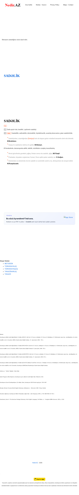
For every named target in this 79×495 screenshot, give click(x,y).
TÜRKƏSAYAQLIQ (11, 269)
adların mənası (3, 476)
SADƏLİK (12, 76)
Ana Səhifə (28, 5)
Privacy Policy (54, 5)
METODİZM (9, 263)
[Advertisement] (39, 24)
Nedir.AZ (35, 463)
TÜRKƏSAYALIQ (11, 266)
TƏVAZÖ (8, 274)
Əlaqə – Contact (68, 5)
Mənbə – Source (41, 5)
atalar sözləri (3, 473)
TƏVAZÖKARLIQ (11, 271)
